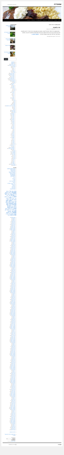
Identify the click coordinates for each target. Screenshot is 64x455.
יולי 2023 (13, 255)
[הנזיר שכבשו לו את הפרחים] (12, 34)
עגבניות (14, 204)
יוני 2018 (14, 317)
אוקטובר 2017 (13, 326)
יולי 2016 (13, 343)
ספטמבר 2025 (13, 229)
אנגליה (13, 118)
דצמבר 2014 (13, 364)
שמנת (7, 212)
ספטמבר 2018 (13, 314)
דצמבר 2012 (13, 391)
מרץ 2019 (13, 308)
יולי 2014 (13, 370)
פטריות (9, 206)
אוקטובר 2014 (13, 366)
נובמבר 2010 (13, 419)
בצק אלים (13, 178)
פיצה (13, 85)
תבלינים (14, 165)
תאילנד (13, 142)
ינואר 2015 (13, 363)
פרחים (14, 157)
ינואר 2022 (13, 273)
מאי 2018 (13, 318)
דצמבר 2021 (13, 274)
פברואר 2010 (13, 429)
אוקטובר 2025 (13, 228)
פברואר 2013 (13, 389)
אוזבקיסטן (12, 113)
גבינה (12, 195)
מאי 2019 (13, 306)
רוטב (13, 209)
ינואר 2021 (13, 287)
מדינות (14, 112)
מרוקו (13, 132)
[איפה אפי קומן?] (12, 47)
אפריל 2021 (13, 283)
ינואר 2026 (13, 225)
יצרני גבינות (12, 145)
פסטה (13, 86)
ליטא (13, 131)
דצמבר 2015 (13, 351)
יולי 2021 (13, 280)
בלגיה (13, 122)
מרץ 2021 (13, 284)
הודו (13, 93)
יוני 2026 (14, 219)
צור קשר (28, 20)
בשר (14, 90)
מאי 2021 (13, 282)
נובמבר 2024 (13, 238)
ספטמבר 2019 (13, 302)
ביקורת (14, 72)
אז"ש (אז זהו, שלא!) (12, 65)
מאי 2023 (13, 257)
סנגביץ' (12, 84)
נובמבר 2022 (13, 263)
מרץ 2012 (13, 401)
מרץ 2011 (13, 415)
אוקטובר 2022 (13, 264)
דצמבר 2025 (13, 226)
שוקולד (13, 163)
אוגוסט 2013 (13, 382)
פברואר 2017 (13, 335)
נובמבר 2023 (13, 251)
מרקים (14, 150)
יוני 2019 (14, 305)
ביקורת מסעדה (12, 78)
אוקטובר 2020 (13, 290)
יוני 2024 (14, 243)
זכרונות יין (55, 20)
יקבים (13, 146)
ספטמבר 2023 (13, 253)
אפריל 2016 (13, 346)
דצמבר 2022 (13, 262)
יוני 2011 (14, 411)
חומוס (13, 198)
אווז (12, 191)
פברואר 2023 (13, 260)
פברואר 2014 (13, 375)
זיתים (6, 196)
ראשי (59, 20)
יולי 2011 (13, 410)
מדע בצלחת (13, 184)
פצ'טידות (13, 87)
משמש (7, 202)
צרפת (13, 140)
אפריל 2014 (13, 373)
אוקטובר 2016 (13, 339)
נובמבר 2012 (13, 392)
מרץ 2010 (13, 428)
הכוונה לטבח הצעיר (12, 181)
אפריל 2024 (13, 245)
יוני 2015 (14, 357)
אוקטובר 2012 (13, 393)
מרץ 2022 (13, 271)
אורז (10, 191)
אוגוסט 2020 (13, 292)
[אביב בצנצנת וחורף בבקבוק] (12, 54)
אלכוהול (14, 66)
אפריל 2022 (13, 270)
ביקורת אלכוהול (12, 74)
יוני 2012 (14, 398)
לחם (10, 200)
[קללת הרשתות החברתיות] (12, 41)
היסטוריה (13, 104)
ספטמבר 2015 (13, 354)
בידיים (14, 177)
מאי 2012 (13, 399)
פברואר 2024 (13, 247)
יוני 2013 (14, 384)
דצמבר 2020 (13, 288)
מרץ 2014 (13, 374)
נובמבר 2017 (13, 325)
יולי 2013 (13, 383)
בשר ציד (13, 92)
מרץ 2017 (13, 334)
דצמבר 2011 (13, 405)
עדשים (10, 204)
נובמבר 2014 (13, 365)
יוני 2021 (14, 281)
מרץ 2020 (13, 298)
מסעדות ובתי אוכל (11, 148)
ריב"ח (11, 209)
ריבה (8, 209)
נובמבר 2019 (13, 301)
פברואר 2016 (13, 348)
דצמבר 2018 (13, 310)
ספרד (13, 136)
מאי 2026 (13, 220)
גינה (14, 101)
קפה (15, 209)
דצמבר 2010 (13, 418)
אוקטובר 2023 (13, 252)
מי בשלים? (33, 20)
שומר (13, 211)
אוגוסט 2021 (13, 279)
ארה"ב (13, 120)
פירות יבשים (13, 207)
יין (8, 199)
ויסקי (8, 196)
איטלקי (7, 191)
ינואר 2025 (13, 237)
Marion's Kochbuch (12, 172)
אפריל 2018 (13, 319)
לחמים (13, 83)
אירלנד (13, 117)
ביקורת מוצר (12, 77)
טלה (13, 95)
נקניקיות (11, 203)
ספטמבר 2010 (13, 421)
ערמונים (12, 206)
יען (6, 199)
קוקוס (6, 208)
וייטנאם (13, 128)
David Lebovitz (12, 169)
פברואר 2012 (13, 402)
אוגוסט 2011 (13, 409)
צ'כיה (13, 139)
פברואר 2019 (13, 309)
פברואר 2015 (13, 362)
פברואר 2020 (13, 299)
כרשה (13, 201)
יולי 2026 (13, 218)
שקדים (15, 213)
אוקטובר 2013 (13, 380)
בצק (14, 82)
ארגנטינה (13, 119)
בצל (8, 194)
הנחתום (14, 182)
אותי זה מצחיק (13, 64)
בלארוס (13, 121)
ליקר (13, 69)
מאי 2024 (13, 244)
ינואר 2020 (13, 300)
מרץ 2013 (13, 388)
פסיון (12, 208)
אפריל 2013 (13, 387)
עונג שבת (13, 185)
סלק (7, 203)
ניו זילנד (13, 133)
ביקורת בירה (12, 75)
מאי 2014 (13, 372)
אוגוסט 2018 (13, 315)
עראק (15, 206)
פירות (14, 155)
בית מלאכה (45, 20)
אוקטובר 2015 (13, 353)
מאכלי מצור (13, 111)
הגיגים (14, 103)
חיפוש (6, 59)
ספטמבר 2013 (13, 381)
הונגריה (13, 127)
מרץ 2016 (13, 347)
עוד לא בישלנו (50, 20)
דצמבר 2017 (13, 324)
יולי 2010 (13, 424)
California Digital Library (11, 168)
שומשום (9, 211)
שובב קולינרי (13, 187)
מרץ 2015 (13, 361)
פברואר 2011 (13, 416)
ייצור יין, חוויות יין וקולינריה (11, 183)
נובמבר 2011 (13, 406)
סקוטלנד (13, 137)
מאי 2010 (13, 426)
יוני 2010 (14, 425)
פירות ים (14, 156)
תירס (10, 213)
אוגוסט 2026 (13, 217)
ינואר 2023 (13, 261)
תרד (8, 215)
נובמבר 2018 (13, 311)
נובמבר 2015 (13, 352)
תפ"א (14, 215)
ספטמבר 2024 (13, 241)
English (12, 63)
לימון (7, 201)
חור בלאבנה (56, 27)
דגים (51, 36)
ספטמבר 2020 (13, 291)
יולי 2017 (13, 329)
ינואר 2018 (13, 323)
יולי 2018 (13, 316)
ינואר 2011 (13, 417)
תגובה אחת (49, 36)
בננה (11, 194)
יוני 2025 (14, 232)
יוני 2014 (14, 371)
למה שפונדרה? (38, 20)
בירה (13, 67)
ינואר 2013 (13, 390)
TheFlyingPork (12, 175)
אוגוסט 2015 (13, 355)
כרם (14, 109)
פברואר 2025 (13, 236)
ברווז (15, 195)
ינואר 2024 (13, 248)
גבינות (54, 36)
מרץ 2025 (13, 235)
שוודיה (13, 141)
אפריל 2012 (13, 400)
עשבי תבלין (13, 154)
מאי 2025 (13, 233)
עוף (13, 99)
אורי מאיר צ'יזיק (13, 176)
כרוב (15, 201)
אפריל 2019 (13, 307)
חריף (15, 199)
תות (12, 213)
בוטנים (6, 192)
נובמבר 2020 (13, 289)
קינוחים (14, 158)
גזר (9, 195)
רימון (5, 209)
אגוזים (15, 191)
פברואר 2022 (13, 272)
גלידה (13, 159)
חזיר (13, 94)
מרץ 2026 (13, 223)
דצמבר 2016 (13, 337)
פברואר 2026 (13, 224)
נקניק (15, 203)
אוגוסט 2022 (13, 266)
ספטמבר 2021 (13, 278)
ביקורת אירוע (12, 73)
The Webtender (12, 174)
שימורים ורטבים (12, 164)
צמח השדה (13, 186)
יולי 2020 (13, 293)
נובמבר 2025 (13, 227)
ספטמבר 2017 (13, 327)
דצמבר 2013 (13, 378)
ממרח (12, 202)
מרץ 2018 (13, 320)
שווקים (13, 149)
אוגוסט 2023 (13, 254)
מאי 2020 (13, 296)
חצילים (7, 198)
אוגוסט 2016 (13, 342)
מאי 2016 (13, 345)
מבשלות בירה (12, 147)
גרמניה (13, 123)
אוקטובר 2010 (13, 420)
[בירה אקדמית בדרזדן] (12, 27)
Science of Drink (12, 173)
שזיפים (10, 212)
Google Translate (13, 441)
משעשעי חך (13, 151)
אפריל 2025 (13, 234)
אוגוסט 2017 (13, 328)
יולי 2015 (13, 356)
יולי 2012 (13, 397)
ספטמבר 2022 (13, 265)
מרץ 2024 (13, 246)
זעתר (15, 198)
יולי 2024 (13, 242)
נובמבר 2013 (13, 379)
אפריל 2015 (13, 360)
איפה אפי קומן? (7, 45)
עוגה (13, 160)
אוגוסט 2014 (13, 369)
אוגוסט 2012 (13, 396)
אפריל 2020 (13, 297)
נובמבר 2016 (13, 338)
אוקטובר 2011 (13, 407)
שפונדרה (57, 4)
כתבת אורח (13, 110)
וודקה (10, 196)
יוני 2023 (14, 256)
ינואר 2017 (13, 336)
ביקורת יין (13, 76)
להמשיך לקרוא (35, 34)
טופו (12, 199)
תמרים (7, 213)
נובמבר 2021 (13, 275)
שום (15, 211)
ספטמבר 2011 (13, 408)
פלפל (8, 207)
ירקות (14, 108)
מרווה (9, 202)
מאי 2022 (13, 269)
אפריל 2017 (13, 333)
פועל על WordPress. (12, 444)
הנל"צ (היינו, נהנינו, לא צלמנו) (10, 105)
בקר (13, 91)
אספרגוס (14, 192)
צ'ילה (13, 138)
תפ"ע (11, 215)
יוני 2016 (14, 344)
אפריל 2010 (13, 427)
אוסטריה (13, 114)
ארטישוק (9, 192)
